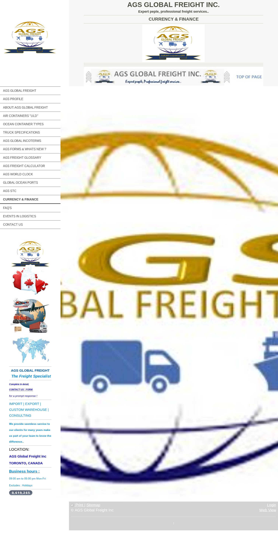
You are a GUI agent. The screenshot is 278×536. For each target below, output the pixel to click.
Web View (267, 510)
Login (271, 505)
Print (79, 505)
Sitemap (93, 505)
